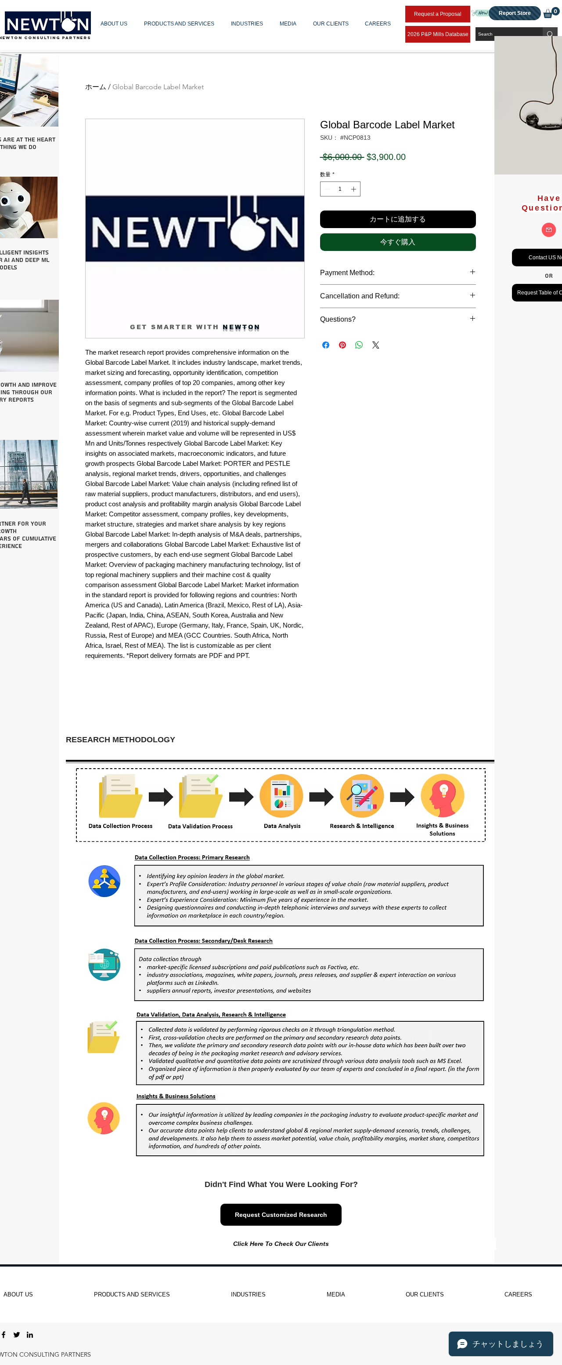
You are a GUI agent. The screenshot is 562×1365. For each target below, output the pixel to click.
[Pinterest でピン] (342, 345)
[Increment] (354, 189)
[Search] (550, 34)
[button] (115, 23)
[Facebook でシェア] (326, 345)
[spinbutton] (340, 189)
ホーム (95, 87)
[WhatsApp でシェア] (359, 345)
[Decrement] (326, 189)
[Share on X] (376, 345)
